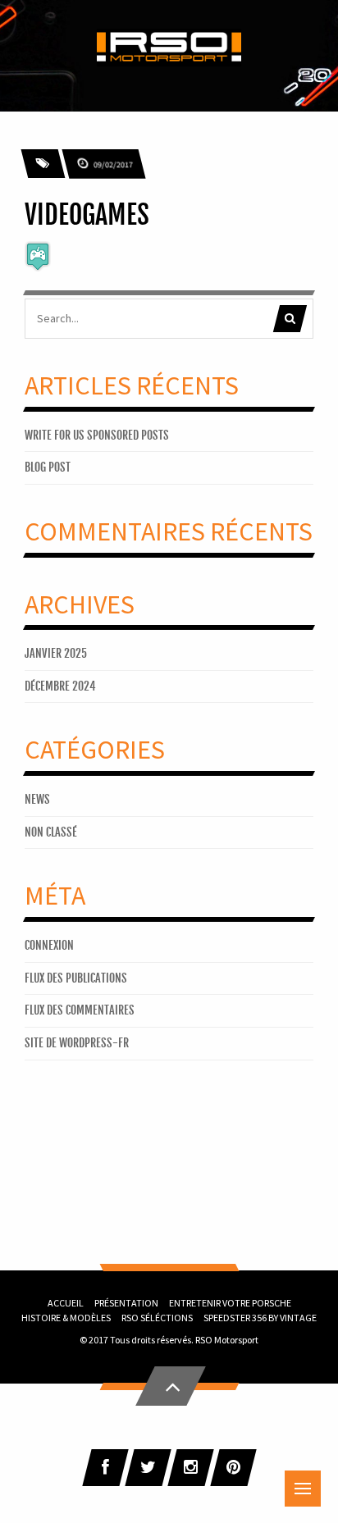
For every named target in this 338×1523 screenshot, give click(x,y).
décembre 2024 (60, 686)
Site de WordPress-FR (77, 1043)
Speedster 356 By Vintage (260, 1317)
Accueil (66, 1303)
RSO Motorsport (226, 1340)
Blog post (48, 467)
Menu (303, 1489)
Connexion (49, 945)
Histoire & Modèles (66, 1317)
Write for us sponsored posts (97, 435)
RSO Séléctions (157, 1317)
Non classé (51, 832)
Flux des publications (76, 978)
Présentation (126, 1303)
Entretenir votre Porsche (230, 1303)
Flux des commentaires (80, 1010)
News (37, 799)
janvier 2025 (56, 653)
